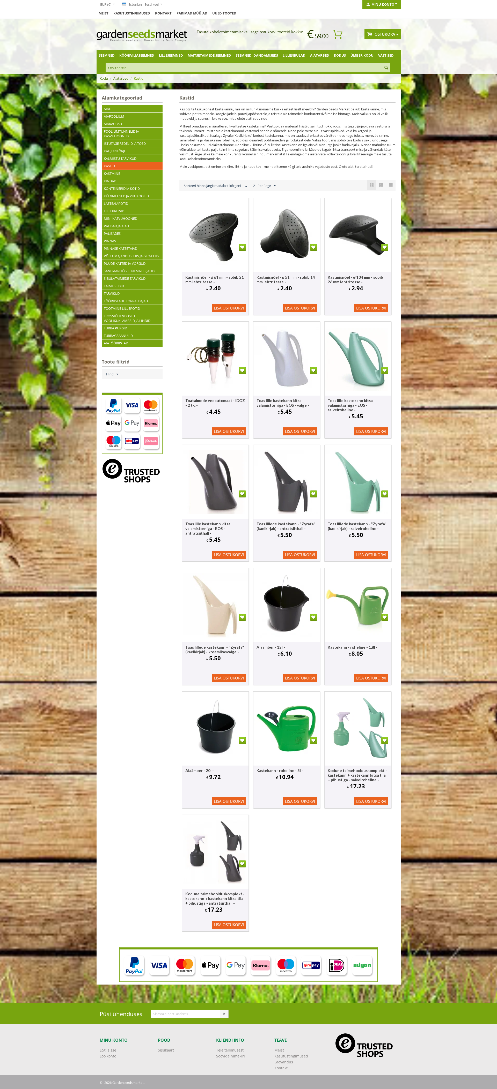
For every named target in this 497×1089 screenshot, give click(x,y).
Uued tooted (224, 13)
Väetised (386, 55)
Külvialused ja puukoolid (126, 196)
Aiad (107, 109)
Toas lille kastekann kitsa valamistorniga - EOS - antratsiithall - (207, 528)
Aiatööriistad (116, 343)
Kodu (104, 78)
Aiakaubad (113, 124)
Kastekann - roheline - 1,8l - (352, 647)
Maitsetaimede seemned (209, 55)
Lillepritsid (114, 211)
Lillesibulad (294, 55)
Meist (103, 13)
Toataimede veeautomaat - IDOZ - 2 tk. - (215, 402)
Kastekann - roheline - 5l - (280, 770)
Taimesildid (114, 286)
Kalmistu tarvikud (120, 158)
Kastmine (112, 173)
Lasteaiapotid (116, 203)
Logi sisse (108, 1050)
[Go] (224, 1014)
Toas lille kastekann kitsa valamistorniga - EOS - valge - (283, 402)
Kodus (340, 55)
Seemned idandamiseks (257, 55)
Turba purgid (115, 328)
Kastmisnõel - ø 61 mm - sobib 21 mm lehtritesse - (214, 279)
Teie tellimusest (230, 1050)
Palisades (112, 233)
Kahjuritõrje (115, 151)
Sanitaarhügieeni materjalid (129, 271)
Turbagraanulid (118, 335)
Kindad (110, 181)
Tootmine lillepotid (122, 308)
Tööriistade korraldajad (126, 301)
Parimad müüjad (192, 13)
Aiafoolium (114, 116)
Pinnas (110, 241)
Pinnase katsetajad (120, 248)
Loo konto (108, 1056)
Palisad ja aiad (116, 226)
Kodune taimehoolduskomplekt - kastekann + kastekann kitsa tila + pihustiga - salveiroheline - (357, 775)
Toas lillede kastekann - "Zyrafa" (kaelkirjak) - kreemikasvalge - (214, 649)
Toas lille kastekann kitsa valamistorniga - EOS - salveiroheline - (350, 405)
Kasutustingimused (131, 13)
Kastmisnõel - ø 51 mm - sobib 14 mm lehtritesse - (286, 279)
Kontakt (163, 13)
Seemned (107, 55)
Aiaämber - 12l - (271, 647)
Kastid (109, 166)
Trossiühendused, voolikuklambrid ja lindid (127, 318)
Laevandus (283, 1062)
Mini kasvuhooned (120, 218)
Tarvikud (112, 293)
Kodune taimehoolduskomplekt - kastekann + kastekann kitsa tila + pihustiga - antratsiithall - (215, 898)
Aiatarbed (319, 55)
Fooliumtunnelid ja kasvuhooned (121, 133)
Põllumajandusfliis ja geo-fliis (131, 256)
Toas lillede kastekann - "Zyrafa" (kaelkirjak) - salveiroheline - (357, 526)
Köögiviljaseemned (136, 55)
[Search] (386, 68)
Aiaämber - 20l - (199, 770)
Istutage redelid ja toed (125, 143)
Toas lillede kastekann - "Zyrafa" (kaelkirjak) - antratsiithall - (286, 526)
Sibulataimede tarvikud (124, 278)
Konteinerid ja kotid (122, 188)
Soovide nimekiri (230, 1056)
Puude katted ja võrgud (124, 263)
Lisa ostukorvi (229, 308)
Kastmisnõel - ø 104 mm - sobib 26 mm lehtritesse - (355, 279)
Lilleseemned (171, 55)
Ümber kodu (362, 55)
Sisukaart (166, 1050)
